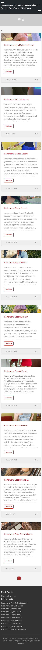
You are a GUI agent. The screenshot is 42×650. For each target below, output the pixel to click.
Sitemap (21, 643)
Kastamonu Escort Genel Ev (16, 480)
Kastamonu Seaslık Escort (15, 371)
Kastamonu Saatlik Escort (15, 426)
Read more (9, 72)
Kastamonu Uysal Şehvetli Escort (19, 45)
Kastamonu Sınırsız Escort (16, 154)
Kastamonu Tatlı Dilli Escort (16, 100)
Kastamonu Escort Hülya (15, 263)
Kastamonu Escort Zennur (16, 317)
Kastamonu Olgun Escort (15, 208)
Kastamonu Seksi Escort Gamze (18, 534)
